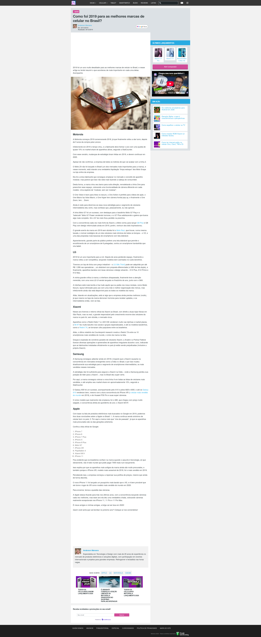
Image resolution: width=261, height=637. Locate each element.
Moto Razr (120, 230)
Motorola (118, 573)
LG (110, 573)
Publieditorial (102, 628)
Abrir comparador (170, 67)
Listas (153, 3)
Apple (104, 573)
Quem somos (77, 628)
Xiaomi (128, 573)
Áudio (135, 3)
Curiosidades (128, 628)
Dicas (92, 3)
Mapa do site (165, 628)
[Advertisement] (110, 49)
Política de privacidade (147, 628)
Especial (115, 628)
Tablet (113, 3)
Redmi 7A (83, 327)
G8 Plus (140, 222)
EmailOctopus (107, 619)
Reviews (144, 3)
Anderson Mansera (85, 25)
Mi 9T (76, 324)
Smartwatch (124, 3)
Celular (102, 3)
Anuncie (89, 628)
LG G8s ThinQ (119, 264)
